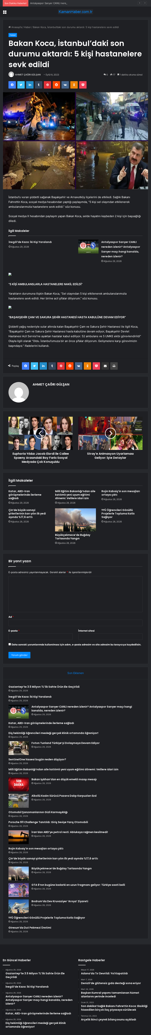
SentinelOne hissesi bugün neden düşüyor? (37, 759)
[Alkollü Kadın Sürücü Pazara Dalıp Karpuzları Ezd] (18, 801)
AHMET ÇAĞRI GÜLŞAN (28, 74)
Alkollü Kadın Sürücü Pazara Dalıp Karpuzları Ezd (63, 796)
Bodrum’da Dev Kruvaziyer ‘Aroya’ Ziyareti (59, 901)
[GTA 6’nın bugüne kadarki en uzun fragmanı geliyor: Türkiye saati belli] (18, 890)
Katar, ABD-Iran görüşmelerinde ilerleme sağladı (24, 494)
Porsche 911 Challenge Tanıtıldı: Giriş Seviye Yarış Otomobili (48, 822)
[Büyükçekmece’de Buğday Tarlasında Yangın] (75, 520)
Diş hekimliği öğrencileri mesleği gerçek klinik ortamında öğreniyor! (53, 733)
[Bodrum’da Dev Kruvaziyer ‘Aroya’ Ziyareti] (18, 906)
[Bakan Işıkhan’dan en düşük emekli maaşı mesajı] (18, 784)
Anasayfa (16, 27)
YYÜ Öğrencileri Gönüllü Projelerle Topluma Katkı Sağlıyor (118, 513)
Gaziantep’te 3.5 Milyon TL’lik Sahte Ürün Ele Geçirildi (44, 687)
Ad (11, 616)
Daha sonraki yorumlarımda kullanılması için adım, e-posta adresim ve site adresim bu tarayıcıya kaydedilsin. (76, 644)
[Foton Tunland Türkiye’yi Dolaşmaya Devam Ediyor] (18, 748)
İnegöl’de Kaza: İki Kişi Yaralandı (30, 242)
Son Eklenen (75, 673)
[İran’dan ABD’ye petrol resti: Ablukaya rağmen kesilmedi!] (18, 837)
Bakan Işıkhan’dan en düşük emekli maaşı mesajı (64, 779)
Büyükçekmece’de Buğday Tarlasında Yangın (72, 536)
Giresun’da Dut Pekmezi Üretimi (29, 927)
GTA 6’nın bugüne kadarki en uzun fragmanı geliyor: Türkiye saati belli (78, 885)
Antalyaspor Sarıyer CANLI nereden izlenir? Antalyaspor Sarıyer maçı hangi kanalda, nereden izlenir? (87, 3)
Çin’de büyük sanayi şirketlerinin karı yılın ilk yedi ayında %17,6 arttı (27, 513)
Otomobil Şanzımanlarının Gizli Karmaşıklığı (38, 812)
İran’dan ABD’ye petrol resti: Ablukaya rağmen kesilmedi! (69, 832)
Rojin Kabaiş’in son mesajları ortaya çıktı (120, 493)
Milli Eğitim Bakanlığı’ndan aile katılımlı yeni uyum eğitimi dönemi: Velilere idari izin (75, 494)
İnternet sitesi (86, 630)
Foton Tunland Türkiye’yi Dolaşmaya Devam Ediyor (65, 743)
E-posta (14, 630)
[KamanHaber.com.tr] (75, 11)
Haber (27, 27)
